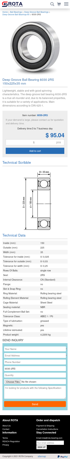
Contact (5, 429)
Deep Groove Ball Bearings (36, 11)
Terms (5, 437)
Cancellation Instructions (47, 429)
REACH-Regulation (11, 441)
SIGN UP (42, 447)
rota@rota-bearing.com (52, 437)
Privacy (5, 444)
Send (35, 404)
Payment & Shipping (45, 425)
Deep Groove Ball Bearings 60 (15, 14)
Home (5, 11)
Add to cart (35, 150)
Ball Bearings (16, 11)
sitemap (42, 456)
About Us (6, 425)
